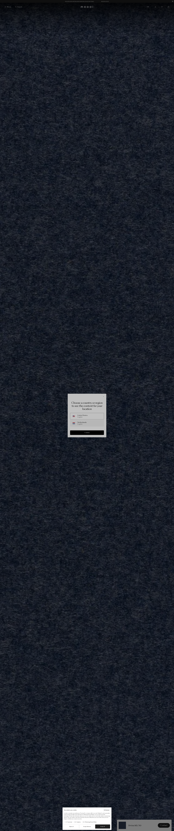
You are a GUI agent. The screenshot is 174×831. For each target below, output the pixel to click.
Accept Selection (87, 826)
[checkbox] (68, 822)
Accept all (102, 826)
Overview (107, 810)
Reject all (71, 826)
